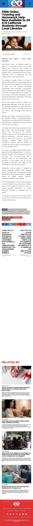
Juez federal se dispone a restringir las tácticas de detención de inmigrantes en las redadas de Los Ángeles (16, 454)
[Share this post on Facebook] (5, 224)
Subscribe (22, 510)
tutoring (26, 213)
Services (17, 510)
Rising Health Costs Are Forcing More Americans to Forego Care (15, 487)
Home (4, 508)
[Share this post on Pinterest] (22, 224)
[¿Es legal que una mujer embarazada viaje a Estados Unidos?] (16, 408)
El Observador (9, 54)
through (18, 213)
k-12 (16, 211)
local (28, 211)
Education (5, 385)
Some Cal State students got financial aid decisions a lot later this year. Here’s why (16, 389)
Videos (20, 508)
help (3, 211)
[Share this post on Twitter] (10, 224)
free (25, 209)
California (19, 209)
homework (10, 211)
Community (17, 217)
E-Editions (15, 508)
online (4, 213)
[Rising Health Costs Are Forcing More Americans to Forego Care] (16, 474)
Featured (6, 219)
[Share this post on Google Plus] (16, 224)
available (11, 209)
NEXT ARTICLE (26, 230)
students (11, 213)
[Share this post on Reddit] (28, 224)
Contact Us (10, 510)
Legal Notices (27, 508)
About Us (9, 508)
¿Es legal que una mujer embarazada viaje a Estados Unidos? (15, 421)
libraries (22, 211)
